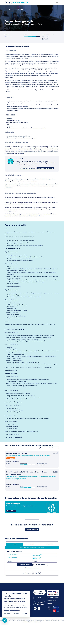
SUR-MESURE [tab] (49, 544)
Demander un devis (24, 564)
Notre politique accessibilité (27, 168)
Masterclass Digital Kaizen (16, 453)
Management (27, 10)
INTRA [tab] (32, 544)
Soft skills (20, 10)
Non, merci (7, 613)
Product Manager (13, 504)
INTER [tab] (14, 544)
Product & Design (11, 510)
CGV (59, 620)
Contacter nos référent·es (45, 168)
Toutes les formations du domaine (49, 448)
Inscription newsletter (40, 603)
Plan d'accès (39, 598)
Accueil (6, 10)
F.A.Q (40, 622)
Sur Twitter (39, 573)
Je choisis (16, 613)
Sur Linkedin (36, 573)
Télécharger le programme (32, 568)
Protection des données (51, 620)
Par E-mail (33, 573)
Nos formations (13, 10)
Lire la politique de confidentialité (12, 610)
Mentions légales (40, 620)
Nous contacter (40, 564)
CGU (62, 620)
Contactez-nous (32, 529)
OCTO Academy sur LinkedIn (35, 608)
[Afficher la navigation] (57, 2)
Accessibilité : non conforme (30, 622)
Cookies (4, 620)
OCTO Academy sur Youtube (39, 608)
